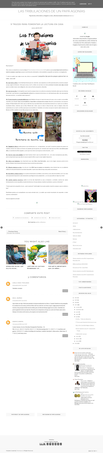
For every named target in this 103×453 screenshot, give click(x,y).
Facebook (77, 98)
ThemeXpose (19, 450)
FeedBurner (90, 142)
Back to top (92, 451)
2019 (76, 300)
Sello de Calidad (77, 235)
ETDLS (74, 242)
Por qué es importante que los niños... (57, 267)
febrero (78, 338)
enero (77, 341)
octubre (78, 307)
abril (77, 316)
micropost (75, 223)
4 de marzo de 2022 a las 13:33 (19, 324)
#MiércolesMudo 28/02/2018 (80, 264)
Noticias (75, 239)
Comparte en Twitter (40, 217)
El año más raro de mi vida (81, 354)
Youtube (93, 98)
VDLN (74, 226)
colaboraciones (76, 229)
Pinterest (77, 105)
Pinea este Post (55, 217)
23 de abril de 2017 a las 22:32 (19, 300)
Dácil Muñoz (17, 298)
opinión (37, 222)
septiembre (79, 309)
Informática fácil (77, 248)
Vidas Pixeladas (79, 379)
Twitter (85, 98)
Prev (2, 227)
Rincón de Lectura (77, 245)
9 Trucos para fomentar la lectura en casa (86, 322)
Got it (90, 4)
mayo (77, 314)
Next (101, 227)
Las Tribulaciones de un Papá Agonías (51, 11)
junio (77, 312)
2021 (76, 297)
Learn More (83, 4)
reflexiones (43, 222)
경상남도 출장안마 (20, 329)
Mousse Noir (84, 380)
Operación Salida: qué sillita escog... (14, 267)
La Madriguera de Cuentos (82, 392)
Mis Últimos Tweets (85, 154)
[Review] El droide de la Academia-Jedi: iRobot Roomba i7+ (86, 367)
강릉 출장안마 (20, 331)
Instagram (85, 105)
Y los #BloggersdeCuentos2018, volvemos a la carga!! (87, 395)
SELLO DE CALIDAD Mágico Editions (85, 325)
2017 (76, 304)
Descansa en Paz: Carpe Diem (80, 267)
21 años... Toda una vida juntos (83, 319)
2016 (76, 343)
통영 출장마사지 (32, 329)
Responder (65, 290)
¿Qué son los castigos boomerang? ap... (36, 267)
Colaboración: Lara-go (81, 334)
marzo (77, 336)
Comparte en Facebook (22, 217)
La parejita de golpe (80, 364)
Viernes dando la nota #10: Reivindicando (83, 271)
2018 (76, 302)
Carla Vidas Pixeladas (20, 283)
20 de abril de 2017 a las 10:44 (19, 285)
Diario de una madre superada (83, 352)
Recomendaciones (77, 232)
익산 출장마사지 (53, 329)
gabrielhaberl (18, 321)
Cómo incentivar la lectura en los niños (37, 70)
